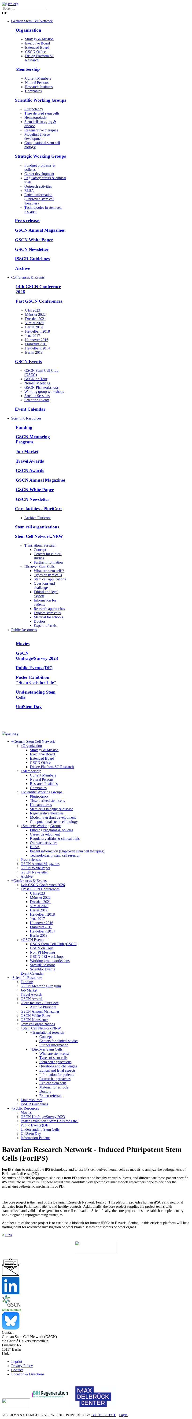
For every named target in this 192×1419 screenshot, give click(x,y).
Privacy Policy (22, 1366)
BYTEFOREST (103, 1415)
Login (123, 1415)
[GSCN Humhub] (11, 1310)
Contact (17, 1370)
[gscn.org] (10, 4)
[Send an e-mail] (10, 1275)
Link (8, 1235)
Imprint (16, 1361)
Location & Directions (27, 1374)
